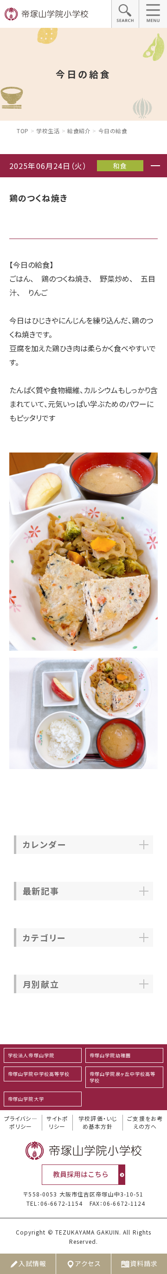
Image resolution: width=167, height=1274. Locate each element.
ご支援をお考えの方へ (145, 1122)
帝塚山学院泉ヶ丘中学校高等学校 (123, 1077)
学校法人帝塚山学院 (31, 1055)
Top (23, 131)
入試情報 (32, 1263)
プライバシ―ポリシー (21, 1122)
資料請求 (144, 1263)
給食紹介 (78, 131)
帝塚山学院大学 (26, 1098)
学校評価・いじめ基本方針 (97, 1122)
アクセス (88, 1263)
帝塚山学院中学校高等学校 (39, 1073)
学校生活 (47, 131)
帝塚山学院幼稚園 (110, 1055)
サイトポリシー (57, 1122)
